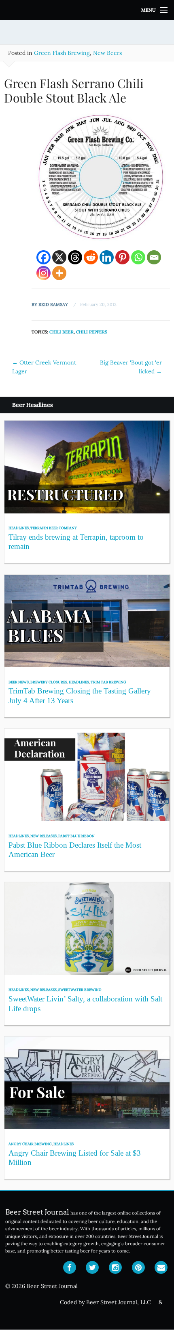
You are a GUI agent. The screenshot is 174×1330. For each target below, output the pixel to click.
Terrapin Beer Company (53, 528)
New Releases (43, 836)
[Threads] (75, 257)
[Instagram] (43, 273)
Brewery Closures (48, 682)
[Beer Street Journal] (87, 10)
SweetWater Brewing (80, 989)
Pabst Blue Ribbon (76, 836)
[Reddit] (91, 257)
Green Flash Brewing (62, 53)
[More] (59, 273)
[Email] (154, 257)
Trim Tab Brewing (108, 682)
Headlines (18, 528)
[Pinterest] (122, 257)
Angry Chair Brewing (30, 1143)
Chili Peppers (91, 332)
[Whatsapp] (138, 257)
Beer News (18, 682)
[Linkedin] (107, 257)
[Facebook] (43, 257)
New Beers (107, 53)
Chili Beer (61, 332)
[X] (59, 257)
